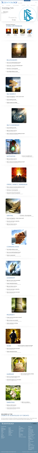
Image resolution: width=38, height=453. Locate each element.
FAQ (27, 5)
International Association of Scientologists (31, 438)
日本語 (2, 434)
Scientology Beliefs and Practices (21, 429)
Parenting (14, 12)
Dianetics (29, 428)
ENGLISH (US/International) (3, 428)
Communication (15, 16)
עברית (2, 433)
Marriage (14, 20)
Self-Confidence (6, 15)
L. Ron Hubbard (8, 5)
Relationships (6, 12)
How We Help (23, 5)
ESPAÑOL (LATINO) (11, 430)
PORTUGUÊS (10, 435)
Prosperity (6, 18)
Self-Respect (6, 13)
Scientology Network (30, 429)
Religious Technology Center (31, 434)
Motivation (6, 16)
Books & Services (33, 5)
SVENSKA (10, 429)
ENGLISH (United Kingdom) (3, 430)
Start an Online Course (31, 435)
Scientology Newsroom (31, 432)
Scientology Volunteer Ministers (30, 436)
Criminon (29, 442)
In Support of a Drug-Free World (31, 445)
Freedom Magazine (30, 439)
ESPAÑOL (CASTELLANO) (10, 432)
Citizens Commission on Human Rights (31, 449)
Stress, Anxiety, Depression (17, 13)
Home (3, 5)
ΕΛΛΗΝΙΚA (10, 433)
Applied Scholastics (30, 444)
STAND (29, 440)
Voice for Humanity (21, 430)
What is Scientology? (16, 5)
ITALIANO (10, 434)
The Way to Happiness (31, 441)
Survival (14, 15)
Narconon (29, 443)
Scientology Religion (30, 430)
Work (5, 20)
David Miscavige (30, 433)
